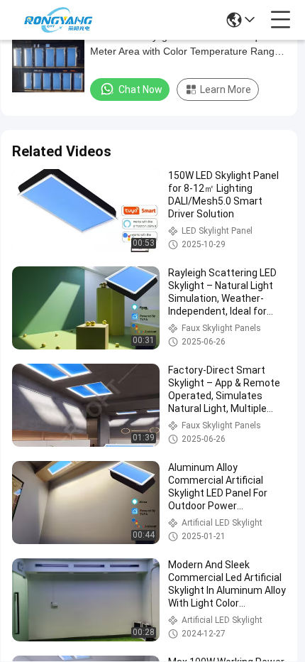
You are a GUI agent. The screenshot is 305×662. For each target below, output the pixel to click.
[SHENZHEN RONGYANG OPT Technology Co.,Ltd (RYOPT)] (58, 20)
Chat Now (140, 89)
